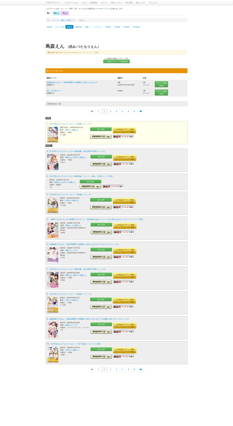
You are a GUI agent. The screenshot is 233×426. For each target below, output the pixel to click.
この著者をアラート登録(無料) (116, 61)
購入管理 (129, 2)
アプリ (104, 8)
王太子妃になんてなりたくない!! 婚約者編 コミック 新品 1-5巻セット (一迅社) (81, 176)
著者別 (69, 27)
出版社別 (78, 27)
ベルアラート (53, 2)
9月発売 (126, 27)
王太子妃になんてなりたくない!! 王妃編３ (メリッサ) (70, 194)
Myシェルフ (140, 2)
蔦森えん (75, 130)
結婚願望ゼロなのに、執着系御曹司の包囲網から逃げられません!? (71, 82)
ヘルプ (84, 2)
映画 (57, 13)
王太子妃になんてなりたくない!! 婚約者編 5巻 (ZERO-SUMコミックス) (77, 151)
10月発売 (136, 27)
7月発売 (108, 27)
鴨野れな (68, 157)
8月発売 (117, 27)
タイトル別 (59, 27)
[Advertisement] (116, 36)
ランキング (97, 27)
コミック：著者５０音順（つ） (64, 20)
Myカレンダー (116, 2)
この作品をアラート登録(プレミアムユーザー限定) (124, 130)
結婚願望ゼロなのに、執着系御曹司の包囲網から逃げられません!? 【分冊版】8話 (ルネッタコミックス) (89, 319)
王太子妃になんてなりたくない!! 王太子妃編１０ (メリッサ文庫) (75, 344)
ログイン (104, 2)
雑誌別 (49, 27)
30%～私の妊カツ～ (54, 90)
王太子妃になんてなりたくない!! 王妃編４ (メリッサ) (70, 123)
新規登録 (93, 2)
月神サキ (68, 130)
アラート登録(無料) (161, 84)
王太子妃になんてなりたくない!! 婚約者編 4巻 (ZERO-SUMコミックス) (77, 269)
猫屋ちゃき (69, 225)
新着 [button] (87, 27)
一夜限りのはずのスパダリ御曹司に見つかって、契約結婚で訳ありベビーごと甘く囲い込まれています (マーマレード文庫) (96, 219)
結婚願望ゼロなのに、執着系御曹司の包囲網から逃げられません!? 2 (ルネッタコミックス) (84, 244)
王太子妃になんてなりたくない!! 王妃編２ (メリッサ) (70, 294)
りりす (75, 250)
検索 (65, 13)
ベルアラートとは (71, 2)
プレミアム (153, 2)
